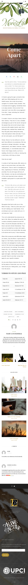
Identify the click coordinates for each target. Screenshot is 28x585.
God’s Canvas (14, 394)
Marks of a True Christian (14, 416)
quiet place (11, 316)
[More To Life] (14, 23)
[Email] (17, 76)
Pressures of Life (19, 314)
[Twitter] (10, 76)
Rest (18, 316)
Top (14, 582)
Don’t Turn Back (6, 365)
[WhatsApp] (21, 76)
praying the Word (8, 314)
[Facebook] (6, 76)
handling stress (8, 311)
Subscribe (5, 555)
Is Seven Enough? (14, 438)
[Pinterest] (14, 76)
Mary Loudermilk (10, 59)
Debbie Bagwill (12, 465)
